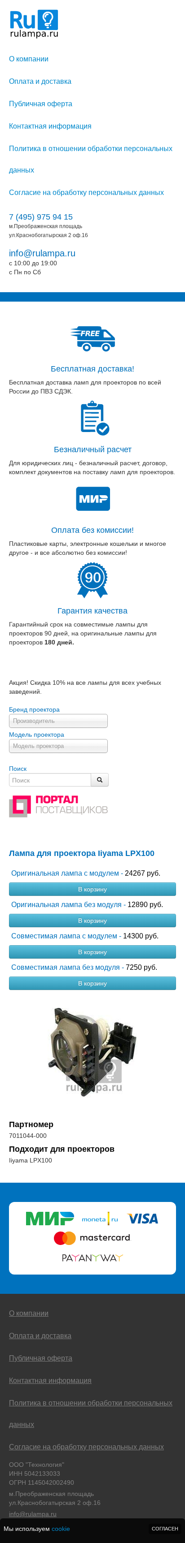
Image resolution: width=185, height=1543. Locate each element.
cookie (61, 1528)
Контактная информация (50, 126)
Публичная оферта (40, 104)
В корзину (92, 889)
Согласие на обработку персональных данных (86, 192)
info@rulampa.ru (42, 253)
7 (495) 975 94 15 (41, 216)
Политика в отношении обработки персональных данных (90, 159)
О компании (28, 59)
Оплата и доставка (40, 81)
